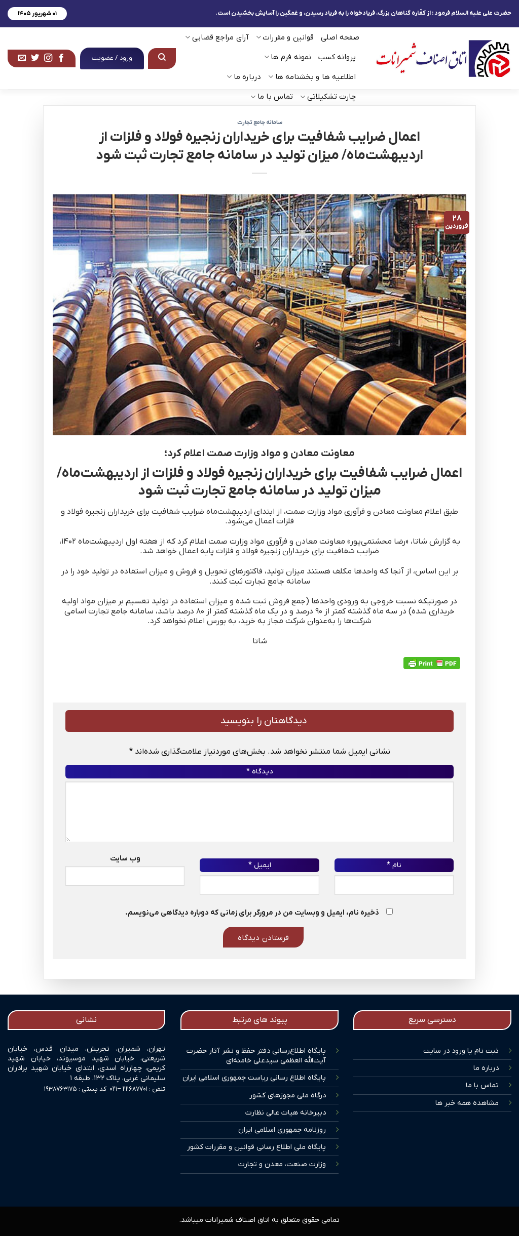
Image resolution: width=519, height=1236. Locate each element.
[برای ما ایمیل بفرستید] (22, 58)
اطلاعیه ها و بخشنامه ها (315, 77)
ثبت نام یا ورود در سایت (461, 1051)
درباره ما (486, 1068)
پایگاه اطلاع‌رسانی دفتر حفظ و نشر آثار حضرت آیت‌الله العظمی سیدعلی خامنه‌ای (256, 1055)
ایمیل (259, 865)
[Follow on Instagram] (48, 58)
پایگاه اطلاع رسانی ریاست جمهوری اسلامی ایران (254, 1078)
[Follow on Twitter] (35, 58)
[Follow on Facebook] (61, 58)
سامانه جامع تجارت (259, 122)
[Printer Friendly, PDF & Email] (431, 663)
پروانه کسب (337, 57)
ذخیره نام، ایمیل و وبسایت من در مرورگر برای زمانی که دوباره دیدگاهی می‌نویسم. (252, 913)
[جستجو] (162, 58)
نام (394, 865)
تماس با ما (482, 1085)
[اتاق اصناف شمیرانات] (443, 58)
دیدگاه (259, 771)
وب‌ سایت (125, 858)
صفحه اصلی (340, 37)
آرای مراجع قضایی (220, 37)
